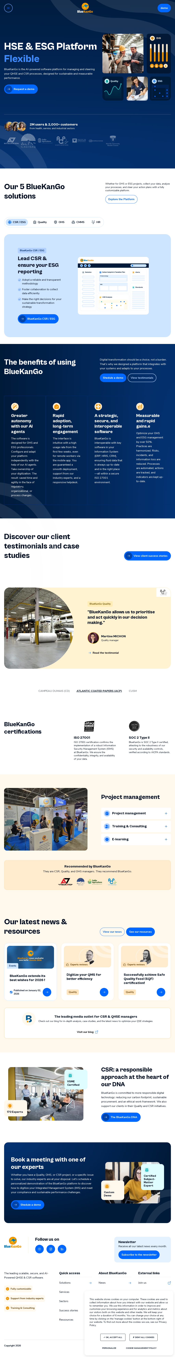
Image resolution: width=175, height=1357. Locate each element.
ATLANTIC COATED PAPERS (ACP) (99, 691)
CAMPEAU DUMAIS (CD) (54, 691)
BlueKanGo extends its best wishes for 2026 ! (27, 978)
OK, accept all (113, 1337)
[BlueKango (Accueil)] (85, 8)
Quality (42, 222)
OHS (61, 222)
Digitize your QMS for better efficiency (84, 977)
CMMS (80, 222)
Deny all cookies (144, 1337)
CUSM (133, 691)
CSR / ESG (19, 222)
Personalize (109, 1348)
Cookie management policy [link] (141, 1348)
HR (98, 222)
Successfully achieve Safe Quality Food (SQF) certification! (144, 979)
